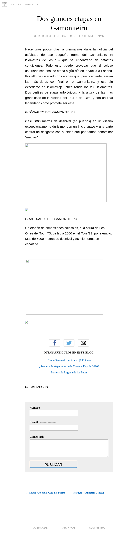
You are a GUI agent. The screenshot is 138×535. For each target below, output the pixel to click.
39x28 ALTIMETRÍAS (24, 4)
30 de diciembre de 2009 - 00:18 (54, 35)
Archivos (69, 527)
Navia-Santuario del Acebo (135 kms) (69, 360)
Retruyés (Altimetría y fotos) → (90, 492)
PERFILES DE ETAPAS (91, 35)
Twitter (69, 342)
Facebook (54, 342)
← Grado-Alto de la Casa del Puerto (45, 492)
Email (83, 342)
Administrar (97, 527)
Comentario (37, 436)
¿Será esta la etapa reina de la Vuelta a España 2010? (69, 366)
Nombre (35, 407)
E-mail (43, 422)
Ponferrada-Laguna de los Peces (69, 372)
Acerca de (40, 527)
